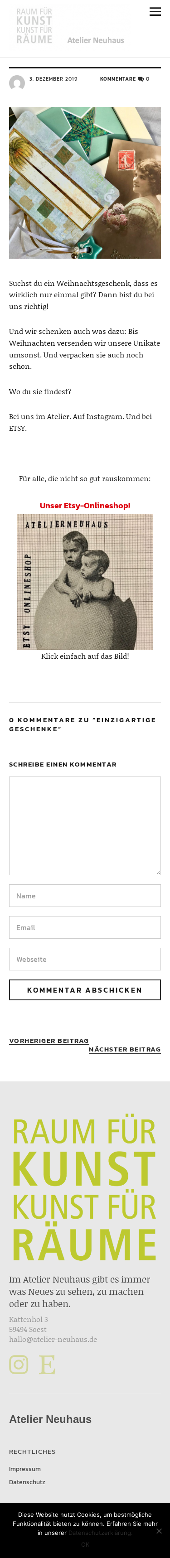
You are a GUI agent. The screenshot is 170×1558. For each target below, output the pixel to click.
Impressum (25, 1469)
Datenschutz (27, 1482)
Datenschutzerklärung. (100, 1532)
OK (85, 1544)
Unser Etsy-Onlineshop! (85, 505)
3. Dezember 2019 (53, 78)
